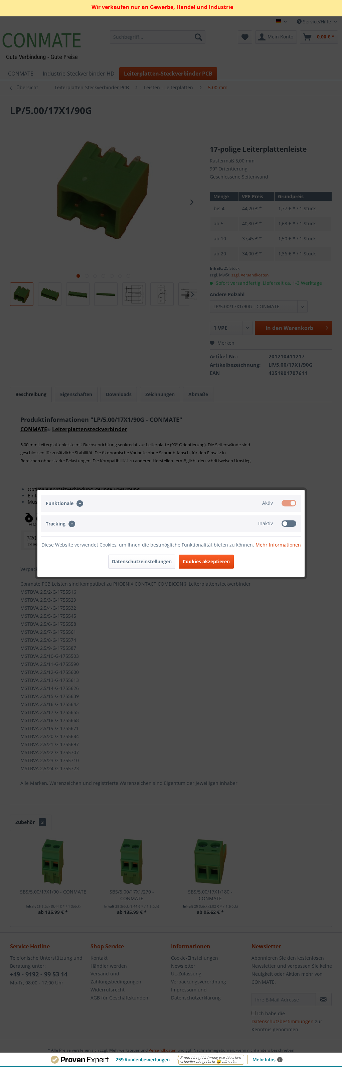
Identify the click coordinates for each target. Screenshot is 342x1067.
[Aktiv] (289, 503)
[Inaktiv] (289, 523)
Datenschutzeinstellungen (142, 562)
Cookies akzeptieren (206, 562)
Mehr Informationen (278, 545)
